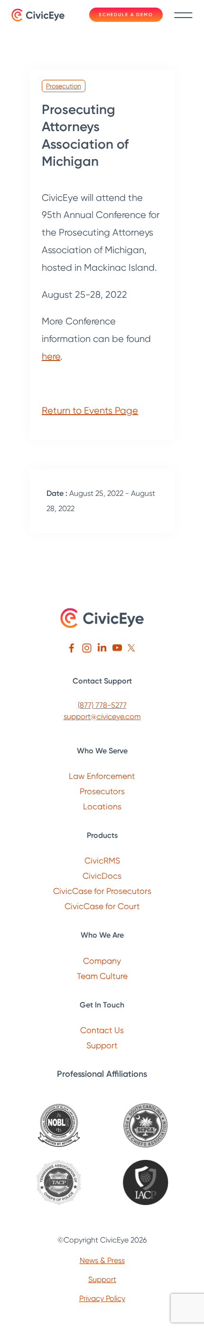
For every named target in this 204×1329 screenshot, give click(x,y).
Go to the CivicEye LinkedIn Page (102, 648)
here (51, 356)
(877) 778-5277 (102, 705)
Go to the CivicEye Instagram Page (87, 648)
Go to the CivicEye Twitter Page (132, 648)
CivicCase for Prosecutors (102, 891)
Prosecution (63, 86)
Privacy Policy (102, 1298)
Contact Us (102, 1030)
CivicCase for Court (102, 906)
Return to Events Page (90, 410)
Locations (102, 806)
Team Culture (102, 976)
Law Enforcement (102, 776)
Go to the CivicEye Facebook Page (71, 648)
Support (102, 1045)
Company (102, 961)
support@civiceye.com (102, 716)
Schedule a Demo (126, 14)
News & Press (102, 1260)
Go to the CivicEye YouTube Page (117, 648)
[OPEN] (181, 15)
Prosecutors (102, 791)
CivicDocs (102, 876)
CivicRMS (102, 860)
